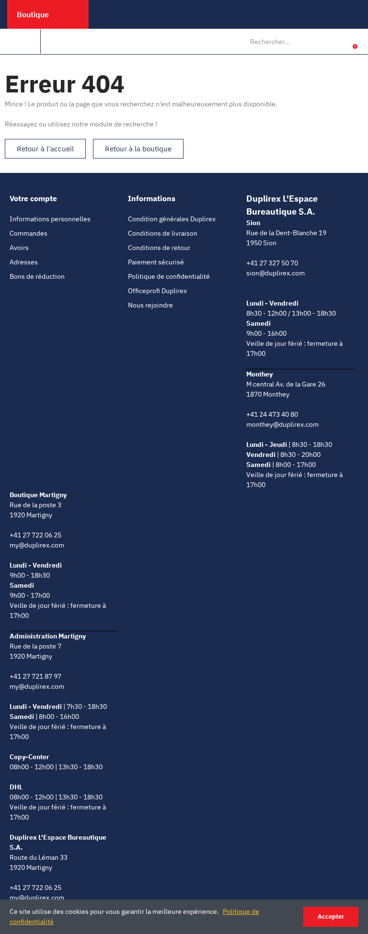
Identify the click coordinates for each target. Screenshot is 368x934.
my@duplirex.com (37, 545)
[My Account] (340, 42)
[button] (45, 149)
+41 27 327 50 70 (272, 263)
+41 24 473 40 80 (272, 414)
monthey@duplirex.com (282, 424)
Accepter (331, 916)
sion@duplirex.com (275, 273)
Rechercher (320, 42)
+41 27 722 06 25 (35, 535)
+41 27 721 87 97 (35, 676)
